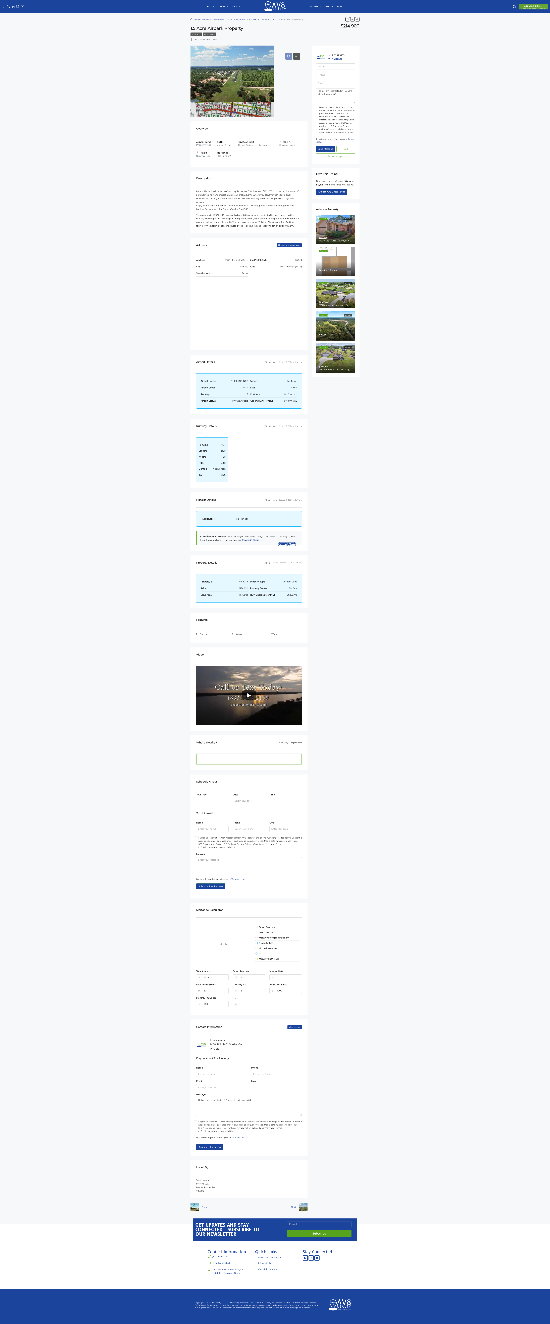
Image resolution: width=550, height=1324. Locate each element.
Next (293, 1207)
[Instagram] (311, 1258)
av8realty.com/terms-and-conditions (216, 847)
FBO (327, 6)
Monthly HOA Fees (206, 997)
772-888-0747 (220, 1044)
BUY (209, 6)
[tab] (288, 56)
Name (199, 822)
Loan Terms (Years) (206, 984)
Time (272, 794)
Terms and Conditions (269, 1257)
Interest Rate (276, 971)
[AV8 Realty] (340, 1306)
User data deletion (268, 1269)
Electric (203, 634)
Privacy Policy (265, 1263)
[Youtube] (317, 1258)
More (339, 6)
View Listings (294, 1027)
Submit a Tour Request (211, 886)
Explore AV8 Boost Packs (331, 191)
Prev (204, 1207)
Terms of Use (237, 879)
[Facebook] (305, 1258)
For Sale (196, 34)
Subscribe (319, 1233)
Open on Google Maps (290, 245)
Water (274, 634)
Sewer (238, 634)
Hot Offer (209, 34)
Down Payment (241, 971)
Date (235, 794)
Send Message (325, 149)
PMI (235, 997)
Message (201, 854)
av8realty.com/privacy (263, 844)
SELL (234, 6)
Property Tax (239, 984)
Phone (236, 822)
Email (272, 822)
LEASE (222, 6)
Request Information (210, 1147)
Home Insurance (278, 984)
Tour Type (201, 794)
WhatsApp (237, 1044)
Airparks (314, 6)
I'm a (254, 1081)
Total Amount (203, 971)
